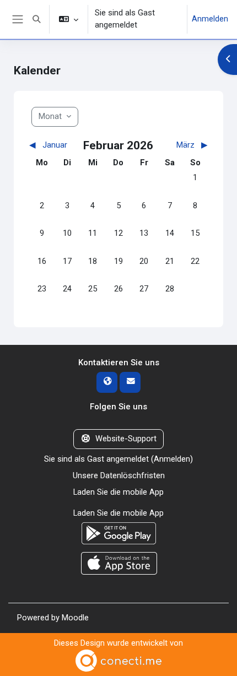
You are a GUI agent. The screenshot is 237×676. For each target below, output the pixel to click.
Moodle (75, 618)
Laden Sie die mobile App (118, 492)
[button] (36, 19)
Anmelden (210, 19)
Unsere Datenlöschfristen (119, 475)
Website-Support (126, 439)
